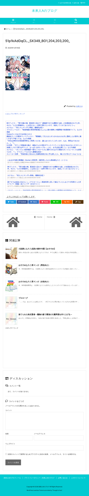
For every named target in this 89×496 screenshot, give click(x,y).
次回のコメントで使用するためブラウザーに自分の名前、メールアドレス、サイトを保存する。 (42, 454)
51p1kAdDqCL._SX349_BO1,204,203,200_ (29, 29)
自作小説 (76, 3)
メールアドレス (39, 434)
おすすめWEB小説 (65, 3)
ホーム (8, 29)
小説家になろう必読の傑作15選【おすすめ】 (37, 249)
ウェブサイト (10, 444)
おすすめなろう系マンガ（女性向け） (34, 281)
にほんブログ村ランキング (15, 114)
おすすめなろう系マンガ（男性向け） (34, 265)
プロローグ (23, 298)
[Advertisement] (44, 346)
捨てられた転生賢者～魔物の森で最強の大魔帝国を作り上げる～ (45, 314)
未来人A (79, 106)
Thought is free (57, 490)
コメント (8, 410)
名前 (7, 434)
